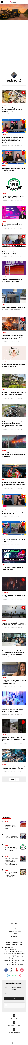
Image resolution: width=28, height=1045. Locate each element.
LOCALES (4, 105)
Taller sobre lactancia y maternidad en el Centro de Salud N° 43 (13, 365)
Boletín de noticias (15, 983)
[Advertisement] (14, 56)
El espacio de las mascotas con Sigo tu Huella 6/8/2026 (13, 540)
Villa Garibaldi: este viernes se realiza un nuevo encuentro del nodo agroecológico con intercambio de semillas (13, 140)
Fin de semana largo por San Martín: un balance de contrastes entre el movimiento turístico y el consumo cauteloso (13, 424)
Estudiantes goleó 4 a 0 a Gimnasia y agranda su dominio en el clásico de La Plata (13, 484)
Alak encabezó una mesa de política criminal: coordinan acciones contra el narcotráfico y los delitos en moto (13, 652)
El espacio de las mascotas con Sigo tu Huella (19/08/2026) (13, 169)
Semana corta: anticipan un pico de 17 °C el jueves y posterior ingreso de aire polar (14, 394)
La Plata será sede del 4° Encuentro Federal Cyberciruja (12, 568)
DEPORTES (4, 479)
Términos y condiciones (14, 931)
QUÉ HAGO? (5, 592)
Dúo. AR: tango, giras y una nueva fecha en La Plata (13, 596)
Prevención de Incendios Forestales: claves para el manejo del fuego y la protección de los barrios (12, 336)
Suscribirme (14, 999)
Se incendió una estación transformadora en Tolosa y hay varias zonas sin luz (13, 454)
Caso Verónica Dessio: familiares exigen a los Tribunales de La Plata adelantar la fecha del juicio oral (14, 682)
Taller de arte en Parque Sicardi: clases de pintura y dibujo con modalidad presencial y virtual (13, 109)
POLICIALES (5, 648)
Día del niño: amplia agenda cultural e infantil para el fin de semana (13, 710)
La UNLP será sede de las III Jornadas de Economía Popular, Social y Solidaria (13, 767)
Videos (4, 165)
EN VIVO (15, 928)
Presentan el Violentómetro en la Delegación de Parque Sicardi (12, 280)
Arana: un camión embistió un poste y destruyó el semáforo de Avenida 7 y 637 (14, 624)
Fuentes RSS (14, 933)
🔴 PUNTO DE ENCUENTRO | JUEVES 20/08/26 (12, 224)
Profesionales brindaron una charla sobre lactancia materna (12, 252)
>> (17, 779)
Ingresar (14, 936)
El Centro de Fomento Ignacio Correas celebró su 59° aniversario (13, 197)
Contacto (14, 923)
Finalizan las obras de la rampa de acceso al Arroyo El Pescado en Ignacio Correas (13, 739)
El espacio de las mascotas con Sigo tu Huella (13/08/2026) (13, 512)
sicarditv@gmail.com (14, 1032)
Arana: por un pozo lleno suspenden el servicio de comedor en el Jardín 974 (13, 308)
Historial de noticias (14, 926)
